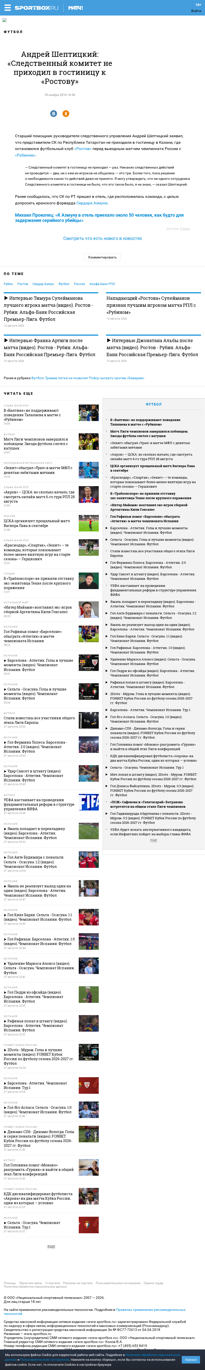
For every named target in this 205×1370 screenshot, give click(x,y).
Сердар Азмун (43, 284)
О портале (53, 1283)
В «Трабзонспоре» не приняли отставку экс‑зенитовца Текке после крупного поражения (150, 495)
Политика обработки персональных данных (35, 1286)
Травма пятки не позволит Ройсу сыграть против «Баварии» (94, 378)
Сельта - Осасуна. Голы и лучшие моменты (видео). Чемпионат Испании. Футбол (152, 541)
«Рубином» (25, 155)
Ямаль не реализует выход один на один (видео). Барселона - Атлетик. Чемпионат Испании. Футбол (152, 626)
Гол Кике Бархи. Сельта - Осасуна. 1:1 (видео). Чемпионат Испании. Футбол (146, 638)
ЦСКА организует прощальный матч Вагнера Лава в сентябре (152, 468)
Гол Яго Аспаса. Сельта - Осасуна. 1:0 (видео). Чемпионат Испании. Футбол (146, 719)
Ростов (23, 284)
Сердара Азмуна (92, 203)
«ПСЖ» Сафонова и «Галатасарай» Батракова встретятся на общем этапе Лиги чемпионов (148, 804)
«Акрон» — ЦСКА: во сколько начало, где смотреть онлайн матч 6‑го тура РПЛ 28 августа (151, 456)
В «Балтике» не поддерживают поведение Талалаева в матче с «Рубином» (145, 422)
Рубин (8, 284)
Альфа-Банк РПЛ (102, 284)
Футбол (13, 32)
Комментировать (102, 257)
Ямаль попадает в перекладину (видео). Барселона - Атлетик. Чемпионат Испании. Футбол (153, 603)
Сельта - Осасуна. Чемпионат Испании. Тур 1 (147, 767)
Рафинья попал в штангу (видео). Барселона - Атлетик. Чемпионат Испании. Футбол (147, 684)
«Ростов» (83, 148)
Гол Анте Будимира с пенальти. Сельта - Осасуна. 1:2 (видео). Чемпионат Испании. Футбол (153, 615)
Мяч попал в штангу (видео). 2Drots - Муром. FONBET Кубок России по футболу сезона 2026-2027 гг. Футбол (153, 776)
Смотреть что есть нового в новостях (102, 238)
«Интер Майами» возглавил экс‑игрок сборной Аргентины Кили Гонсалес (149, 507)
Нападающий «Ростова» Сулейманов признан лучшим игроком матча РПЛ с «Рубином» (151, 305)
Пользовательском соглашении (44, 1359)
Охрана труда (153, 1283)
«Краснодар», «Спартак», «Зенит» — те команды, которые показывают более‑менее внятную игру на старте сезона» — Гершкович (153, 482)
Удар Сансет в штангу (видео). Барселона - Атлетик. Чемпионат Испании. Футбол (152, 576)
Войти (196, 11)
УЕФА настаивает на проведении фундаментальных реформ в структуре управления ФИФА (153, 590)
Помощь (10, 1283)
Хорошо (191, 1359)
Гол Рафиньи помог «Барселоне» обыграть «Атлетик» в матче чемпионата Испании (145, 518)
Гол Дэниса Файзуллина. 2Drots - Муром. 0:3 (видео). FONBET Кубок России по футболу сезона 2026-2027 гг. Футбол (152, 790)
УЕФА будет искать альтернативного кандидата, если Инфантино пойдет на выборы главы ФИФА (150, 831)
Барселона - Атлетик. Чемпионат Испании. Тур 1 (150, 710)
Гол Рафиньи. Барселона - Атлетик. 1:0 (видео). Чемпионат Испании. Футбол (148, 649)
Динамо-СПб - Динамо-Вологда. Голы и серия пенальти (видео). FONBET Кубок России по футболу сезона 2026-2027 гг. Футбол (152, 733)
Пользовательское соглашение (118, 1283)
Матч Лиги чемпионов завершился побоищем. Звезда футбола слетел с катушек (149, 433)
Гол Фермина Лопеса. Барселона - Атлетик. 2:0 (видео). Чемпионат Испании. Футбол (148, 564)
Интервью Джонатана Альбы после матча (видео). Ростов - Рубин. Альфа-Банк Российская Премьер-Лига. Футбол (152, 347)
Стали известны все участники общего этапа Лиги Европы (152, 553)
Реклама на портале (77, 1283)
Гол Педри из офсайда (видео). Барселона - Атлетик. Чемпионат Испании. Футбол (152, 672)
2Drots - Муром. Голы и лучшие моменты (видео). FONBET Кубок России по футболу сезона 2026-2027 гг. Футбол (151, 698)
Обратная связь (30, 1283)
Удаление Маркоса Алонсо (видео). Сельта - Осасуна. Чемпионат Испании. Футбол (153, 661)
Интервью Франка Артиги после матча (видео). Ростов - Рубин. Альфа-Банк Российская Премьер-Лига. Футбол (50, 347)
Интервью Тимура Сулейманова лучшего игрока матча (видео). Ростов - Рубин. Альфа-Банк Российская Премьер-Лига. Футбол (48, 308)
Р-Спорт (185, 228)
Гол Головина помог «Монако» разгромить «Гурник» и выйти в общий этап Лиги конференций (153, 746)
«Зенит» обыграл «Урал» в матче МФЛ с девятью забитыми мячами (150, 445)
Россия (79, 284)
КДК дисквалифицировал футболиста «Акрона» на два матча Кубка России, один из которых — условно (153, 758)
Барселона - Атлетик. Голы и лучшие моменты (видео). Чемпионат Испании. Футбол (149, 530)
